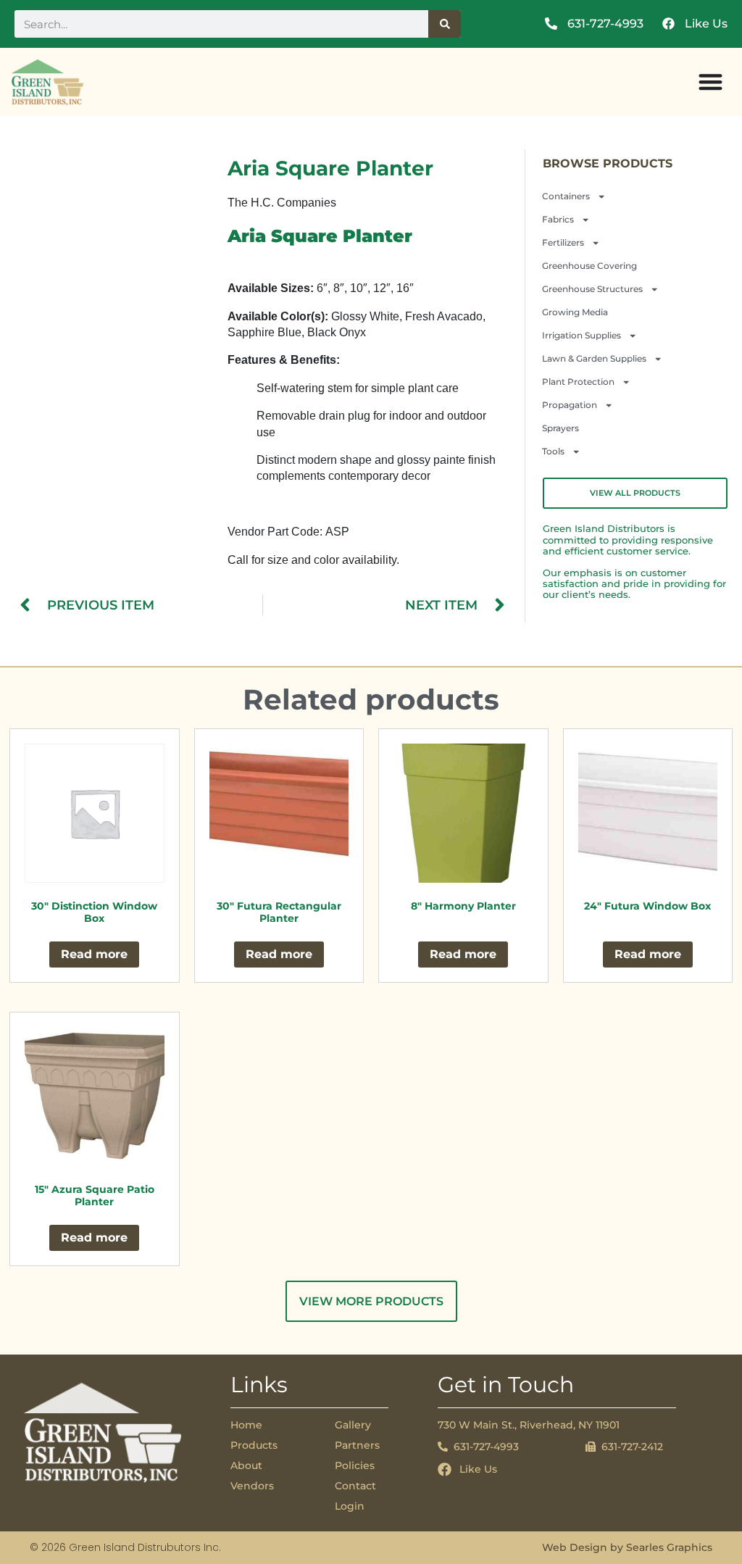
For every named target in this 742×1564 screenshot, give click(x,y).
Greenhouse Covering (589, 265)
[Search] (445, 24)
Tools (553, 451)
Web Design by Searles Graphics (627, 1547)
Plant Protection (578, 381)
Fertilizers (563, 242)
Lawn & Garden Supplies (594, 358)
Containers (566, 196)
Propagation (569, 404)
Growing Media (575, 312)
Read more (94, 954)
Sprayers (560, 428)
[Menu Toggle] (710, 81)
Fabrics (558, 219)
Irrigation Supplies (581, 335)
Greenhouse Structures (592, 288)
